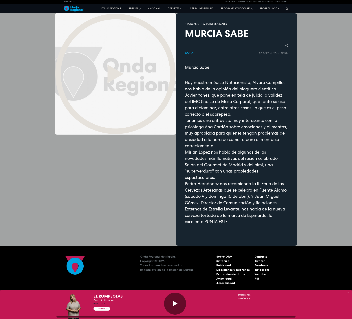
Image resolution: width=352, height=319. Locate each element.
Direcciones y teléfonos (233, 270)
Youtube (260, 274)
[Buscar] (285, 8)
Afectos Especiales (215, 23)
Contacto (260, 256)
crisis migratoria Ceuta (236, 2)
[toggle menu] (140, 8)
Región (133, 8)
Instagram (261, 270)
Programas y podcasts (235, 8)
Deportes (173, 8)
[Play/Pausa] (175, 304)
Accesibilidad (225, 283)
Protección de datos (230, 274)
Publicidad (223, 265)
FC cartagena (281, 2)
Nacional (154, 8)
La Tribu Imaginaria (200, 8)
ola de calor (255, 2)
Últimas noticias (110, 8)
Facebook (261, 265)
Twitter (259, 261)
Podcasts (193, 23)
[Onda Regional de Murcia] (73, 9)
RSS (257, 278)
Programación (269, 8)
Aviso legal (224, 278)
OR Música (243, 298)
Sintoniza (222, 261)
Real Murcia (267, 2)
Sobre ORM (224, 256)
